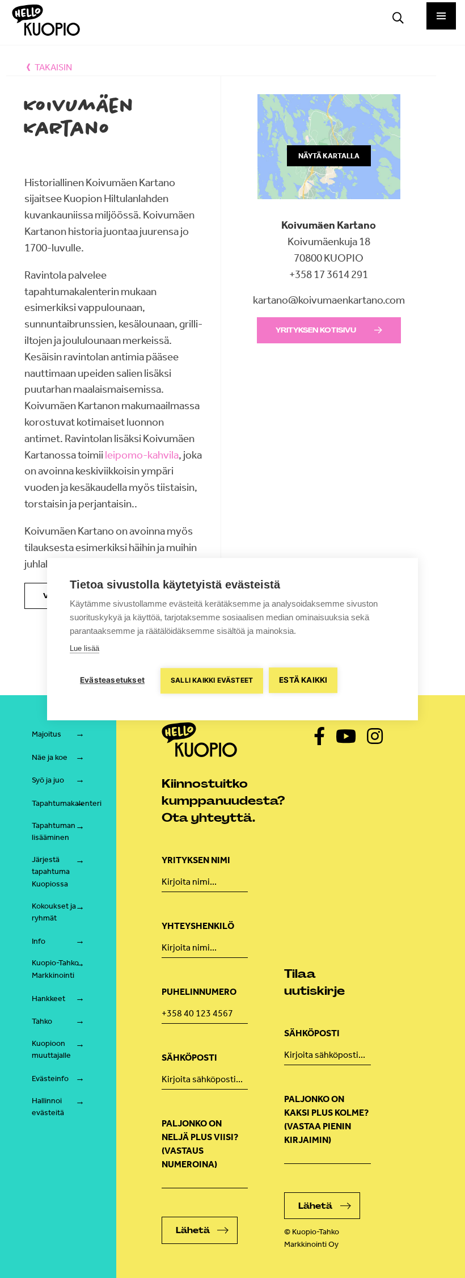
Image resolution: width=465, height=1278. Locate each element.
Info (38, 941)
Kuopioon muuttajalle (51, 1050)
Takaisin (53, 67)
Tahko (42, 1021)
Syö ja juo (48, 780)
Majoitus (46, 734)
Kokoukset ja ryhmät (54, 912)
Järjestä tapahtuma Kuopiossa (51, 872)
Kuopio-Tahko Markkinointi (55, 969)
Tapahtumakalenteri (67, 803)
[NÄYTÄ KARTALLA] (328, 209)
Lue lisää (84, 648)
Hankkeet (48, 998)
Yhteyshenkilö (198, 925)
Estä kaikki (303, 679)
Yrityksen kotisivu (316, 330)
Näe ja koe (49, 757)
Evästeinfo (50, 1078)
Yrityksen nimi (196, 860)
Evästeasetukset (112, 679)
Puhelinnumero (199, 991)
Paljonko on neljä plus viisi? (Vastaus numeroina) (200, 1144)
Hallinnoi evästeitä (48, 1107)
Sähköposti (189, 1057)
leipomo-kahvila (142, 454)
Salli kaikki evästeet (212, 680)
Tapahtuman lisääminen (53, 832)
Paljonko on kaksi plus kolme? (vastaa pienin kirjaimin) (326, 1119)
